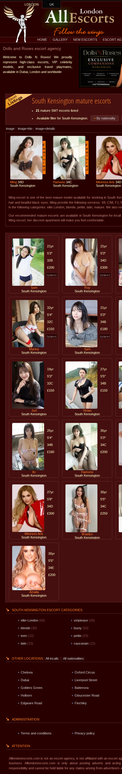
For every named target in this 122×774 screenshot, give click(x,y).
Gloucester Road (87, 695)
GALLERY (60, 39)
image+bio (25, 128)
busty (78, 628)
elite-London (29, 620)
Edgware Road (31, 703)
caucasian (81, 643)
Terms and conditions (36, 733)
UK (51, 4)
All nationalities (73, 658)
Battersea (82, 687)
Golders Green (31, 687)
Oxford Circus (85, 672)
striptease (81, 620)
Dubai (25, 680)
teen (24, 635)
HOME (42, 39)
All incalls (53, 658)
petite (77, 635)
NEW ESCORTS (85, 39)
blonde (25, 628)
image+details (45, 128)
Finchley (81, 703)
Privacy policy (85, 733)
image (10, 128)
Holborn (26, 695)
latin (23, 643)
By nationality (106, 118)
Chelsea (27, 672)
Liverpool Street (86, 680)
